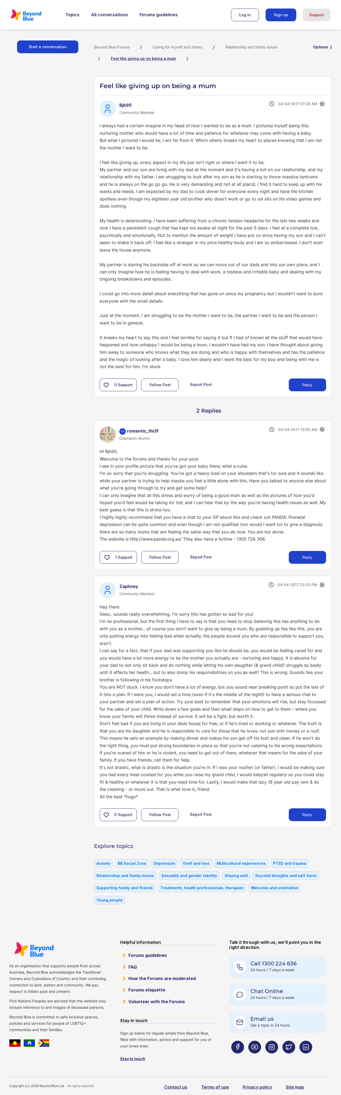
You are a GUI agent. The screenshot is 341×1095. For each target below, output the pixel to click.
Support (316, 15)
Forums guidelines (159, 14)
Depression (164, 863)
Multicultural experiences (241, 863)
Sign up (281, 15)
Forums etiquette (146, 990)
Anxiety (103, 863)
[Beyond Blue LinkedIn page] (305, 1057)
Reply (307, 384)
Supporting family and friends (124, 888)
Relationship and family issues (251, 47)
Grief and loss (196, 863)
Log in (245, 15)
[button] (106, 385)
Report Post (201, 384)
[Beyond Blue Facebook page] (237, 1057)
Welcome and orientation (274, 888)
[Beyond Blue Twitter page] (288, 1057)
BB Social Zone (132, 863)
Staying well (236, 875)
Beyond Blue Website (33, 949)
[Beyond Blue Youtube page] (254, 1057)
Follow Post (160, 384)
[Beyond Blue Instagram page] (271, 1057)
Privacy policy (257, 1087)
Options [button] (320, 47)
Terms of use (215, 1087)
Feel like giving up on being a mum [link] (143, 58)
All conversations (109, 14)
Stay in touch (132, 1058)
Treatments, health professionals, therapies (201, 888)
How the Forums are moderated (162, 978)
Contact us (175, 1087)
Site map (295, 1087)
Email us (262, 1019)
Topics (72, 14)
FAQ (132, 967)
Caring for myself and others (177, 47)
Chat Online (266, 991)
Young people (109, 900)
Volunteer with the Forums (156, 1001)
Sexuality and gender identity (189, 875)
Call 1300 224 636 (273, 963)
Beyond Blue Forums (33, 14)
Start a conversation (48, 46)
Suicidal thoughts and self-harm (285, 875)
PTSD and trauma (289, 863)
